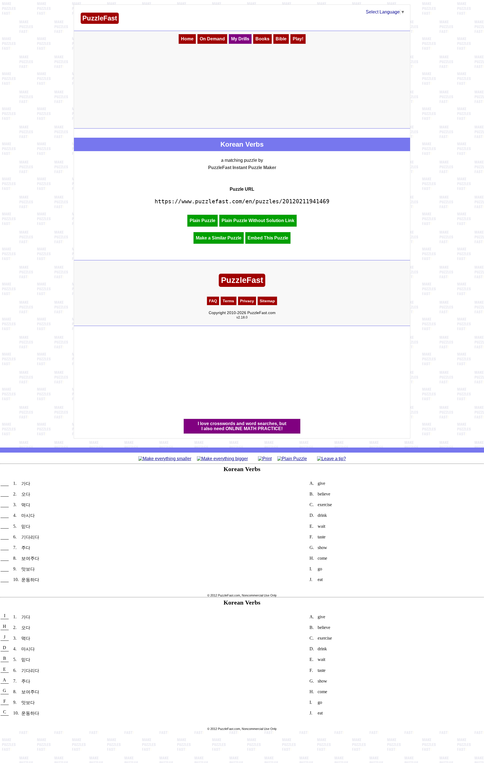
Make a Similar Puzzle (218, 238)
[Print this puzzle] (265, 458)
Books (262, 38)
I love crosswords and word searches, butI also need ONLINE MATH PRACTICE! (242, 426)
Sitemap (267, 301)
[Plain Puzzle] (292, 458)
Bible (281, 38)
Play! (298, 38)
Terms (228, 301)
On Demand (212, 38)
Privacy (247, 301)
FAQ (213, 301)
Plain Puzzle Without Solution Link (258, 220)
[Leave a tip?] (331, 458)
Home (187, 38)
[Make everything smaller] (164, 458)
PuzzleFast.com (229, 595)
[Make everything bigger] (222, 458)
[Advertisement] (242, 86)
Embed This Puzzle (268, 238)
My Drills (240, 38)
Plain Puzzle (202, 220)
